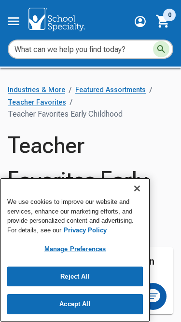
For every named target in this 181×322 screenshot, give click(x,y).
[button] (140, 21)
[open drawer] (13, 21)
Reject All (74, 276)
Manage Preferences (75, 249)
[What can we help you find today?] (161, 49)
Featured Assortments (110, 90)
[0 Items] (163, 21)
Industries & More (36, 90)
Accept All (74, 304)
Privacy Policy (85, 230)
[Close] (137, 188)
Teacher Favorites (37, 102)
